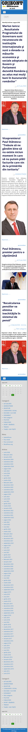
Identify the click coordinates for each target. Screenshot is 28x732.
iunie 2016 (7, 648)
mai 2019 (6, 597)
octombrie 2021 (8, 541)
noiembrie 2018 (8, 608)
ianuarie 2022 (8, 536)
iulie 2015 (6, 671)
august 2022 (7, 520)
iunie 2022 (7, 524)
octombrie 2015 (8, 666)
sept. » (5, 396)
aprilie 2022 (7, 529)
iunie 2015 (7, 673)
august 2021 (7, 545)
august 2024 (7, 469)
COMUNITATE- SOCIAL (18, 325)
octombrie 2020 (8, 569)
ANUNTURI (7, 408)
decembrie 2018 (8, 606)
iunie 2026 (7, 452)
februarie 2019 (8, 603)
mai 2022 (6, 527)
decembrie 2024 (8, 459)
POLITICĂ (6, 420)
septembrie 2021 (9, 543)
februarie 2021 (8, 559)
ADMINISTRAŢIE (20, 174)
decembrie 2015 (8, 662)
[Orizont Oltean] (12, 5)
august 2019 (7, 592)
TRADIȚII (6, 427)
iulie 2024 (6, 471)
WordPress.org (8, 444)
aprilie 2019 (7, 599)
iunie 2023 (7, 499)
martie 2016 (7, 655)
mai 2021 (6, 552)
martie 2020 (7, 583)
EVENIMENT (7, 415)
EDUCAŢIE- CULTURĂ (10, 413)
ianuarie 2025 (8, 457)
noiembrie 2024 (8, 462)
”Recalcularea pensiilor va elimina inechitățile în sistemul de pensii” (11, 311)
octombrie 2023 (8, 489)
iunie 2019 (7, 594)
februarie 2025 (8, 455)
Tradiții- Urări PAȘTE (10, 429)
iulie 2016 (6, 645)
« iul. (3, 396)
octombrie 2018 (8, 610)
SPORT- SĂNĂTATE (9, 424)
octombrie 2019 (8, 587)
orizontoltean (22, 135)
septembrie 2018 (9, 613)
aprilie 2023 (7, 503)
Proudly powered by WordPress (11, 729)
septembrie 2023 (9, 492)
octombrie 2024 (8, 464)
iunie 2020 (7, 576)
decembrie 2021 (8, 538)
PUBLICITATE (7, 422)
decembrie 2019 (8, 585)
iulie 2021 (6, 548)
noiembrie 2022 (8, 513)
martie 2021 (7, 557)
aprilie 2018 (7, 624)
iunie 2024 (7, 473)
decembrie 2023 (8, 485)
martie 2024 (7, 480)
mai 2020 (6, 578)
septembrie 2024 (9, 466)
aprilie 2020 (7, 580)
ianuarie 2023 (8, 508)
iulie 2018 (6, 617)
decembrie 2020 (8, 564)
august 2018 (7, 615)
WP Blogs (14, 731)
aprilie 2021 (7, 555)
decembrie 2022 (8, 510)
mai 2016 (6, 650)
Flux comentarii (8, 442)
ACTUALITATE (21, 86)
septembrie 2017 (9, 636)
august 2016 (7, 643)
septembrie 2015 (9, 669)
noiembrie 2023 (8, 487)
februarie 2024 (8, 482)
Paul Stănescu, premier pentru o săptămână (13, 252)
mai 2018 (6, 622)
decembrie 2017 (8, 629)
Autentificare (7, 437)
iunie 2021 (7, 550)
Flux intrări (7, 439)
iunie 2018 (7, 620)
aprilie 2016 (7, 652)
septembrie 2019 (9, 589)
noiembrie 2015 (8, 664)
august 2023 (7, 494)
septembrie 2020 (9, 571)
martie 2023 (7, 506)
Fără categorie (21, 329)
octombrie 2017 (8, 634)
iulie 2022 (6, 522)
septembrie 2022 (9, 517)
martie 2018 (7, 627)
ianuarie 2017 (8, 638)
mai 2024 (6, 475)
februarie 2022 (8, 534)
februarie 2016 (8, 657)
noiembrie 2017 (8, 631)
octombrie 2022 (8, 515)
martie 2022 (7, 531)
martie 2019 (7, 601)
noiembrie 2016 (8, 641)
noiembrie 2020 (8, 566)
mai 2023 (6, 501)
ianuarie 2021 (8, 562)
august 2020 (7, 573)
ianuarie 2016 (8, 659)
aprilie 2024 (7, 478)
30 (12, 395)
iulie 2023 (6, 496)
